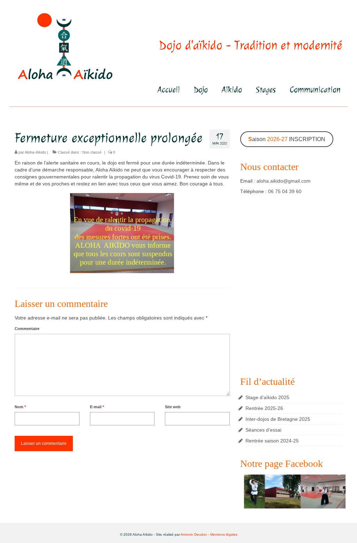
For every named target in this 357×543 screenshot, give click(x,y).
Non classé (91, 152)
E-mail (97, 407)
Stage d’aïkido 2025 (267, 397)
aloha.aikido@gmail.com (284, 181)
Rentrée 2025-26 (264, 408)
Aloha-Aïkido (35, 152)
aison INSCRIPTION (286, 139)
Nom (20, 407)
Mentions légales (223, 534)
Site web (173, 407)
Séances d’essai (263, 430)
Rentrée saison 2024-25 (272, 440)
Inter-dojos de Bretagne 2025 (277, 419)
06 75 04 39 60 (285, 191)
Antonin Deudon (194, 534)
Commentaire (27, 328)
